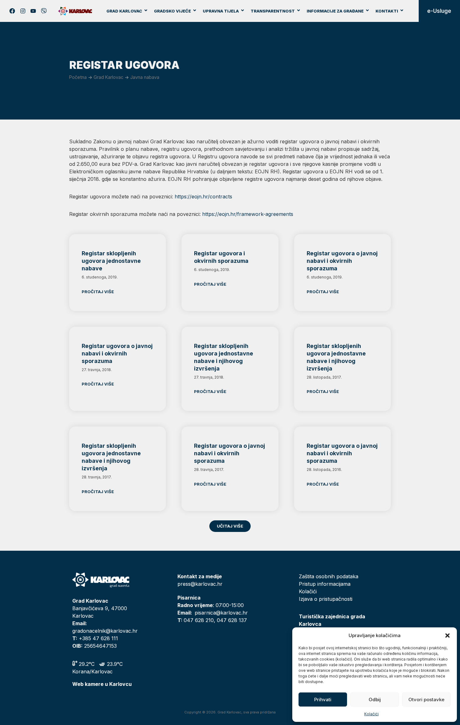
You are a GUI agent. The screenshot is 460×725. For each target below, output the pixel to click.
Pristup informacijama (324, 584)
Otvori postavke (426, 699)
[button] (447, 635)
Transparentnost (273, 10)
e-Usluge (439, 11)
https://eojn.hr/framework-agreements (247, 214)
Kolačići (371, 714)
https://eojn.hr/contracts (203, 196)
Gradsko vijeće (172, 10)
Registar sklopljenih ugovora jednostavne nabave (111, 261)
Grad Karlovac (124, 10)
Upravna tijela (221, 10)
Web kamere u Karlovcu (102, 684)
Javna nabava (144, 77)
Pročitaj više (98, 291)
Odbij (375, 699)
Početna (78, 77)
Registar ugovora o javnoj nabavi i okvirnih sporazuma (342, 261)
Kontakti (387, 10)
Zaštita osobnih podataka (328, 576)
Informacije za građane (335, 10)
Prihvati (322, 699)
